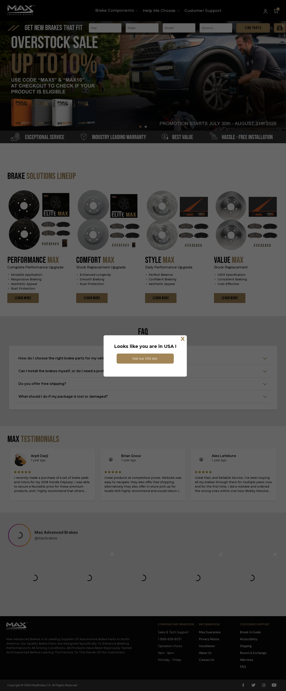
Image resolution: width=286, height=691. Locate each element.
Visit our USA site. (145, 358)
